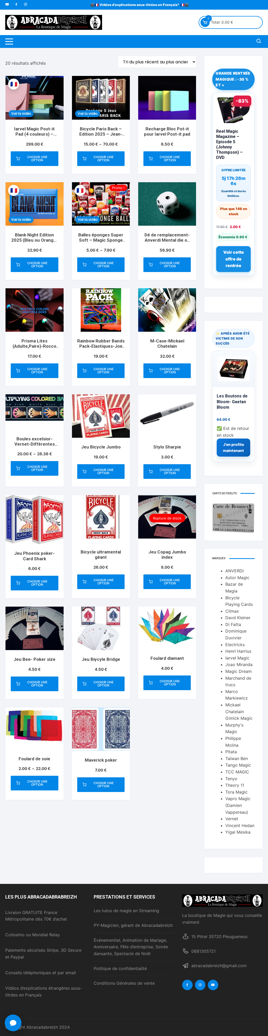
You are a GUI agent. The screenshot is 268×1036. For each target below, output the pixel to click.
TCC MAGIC (237, 771)
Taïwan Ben (236, 758)
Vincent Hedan (239, 825)
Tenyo (231, 778)
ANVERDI (234, 570)
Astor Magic (237, 577)
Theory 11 (234, 785)
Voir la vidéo (21, 113)
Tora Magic (236, 792)
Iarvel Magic (237, 658)
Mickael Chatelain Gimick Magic (239, 711)
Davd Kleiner (237, 617)
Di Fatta (233, 624)
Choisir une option (37, 158)
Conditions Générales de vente (124, 983)
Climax (232, 611)
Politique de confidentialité (120, 968)
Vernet (231, 818)
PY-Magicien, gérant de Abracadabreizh (133, 925)
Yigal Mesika (237, 832)
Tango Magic (238, 765)
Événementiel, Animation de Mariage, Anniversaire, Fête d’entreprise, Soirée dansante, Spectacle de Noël (131, 947)
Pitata (231, 751)
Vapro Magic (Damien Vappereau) (237, 805)
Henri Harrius (238, 651)
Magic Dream (238, 671)
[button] (13, 1023)
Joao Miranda (239, 664)
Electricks (235, 644)
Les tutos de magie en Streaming (126, 910)
